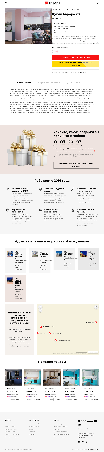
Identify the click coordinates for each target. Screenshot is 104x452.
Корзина (56, 429)
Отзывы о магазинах (61, 426)
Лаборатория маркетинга (91, 449)
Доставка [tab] (73, 82)
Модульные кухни (11, 429)
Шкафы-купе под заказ (12, 437)
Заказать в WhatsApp (61, 72)
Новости (32, 431)
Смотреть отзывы (59, 23)
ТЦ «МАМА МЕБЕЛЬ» (19, 254)
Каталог (55, 9)
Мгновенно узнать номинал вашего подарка (76, 64)
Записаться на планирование (76, 58)
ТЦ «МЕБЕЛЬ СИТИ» (44, 254)
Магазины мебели (35, 424)
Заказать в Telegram (79, 72)
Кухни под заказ (10, 431)
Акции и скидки (59, 424)
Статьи (31, 429)
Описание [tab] (24, 82)
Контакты (32, 434)
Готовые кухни (63, 9)
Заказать (19, 399)
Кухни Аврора (74, 9)
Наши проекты (34, 426)
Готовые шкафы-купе (12, 434)
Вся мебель (9, 424)
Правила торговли (60, 437)
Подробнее (11, 400)
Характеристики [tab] (49, 82)
